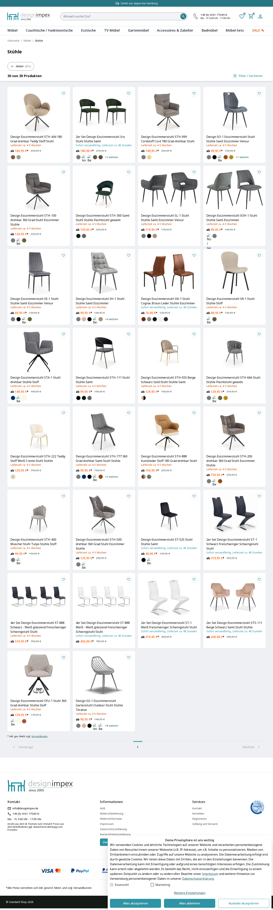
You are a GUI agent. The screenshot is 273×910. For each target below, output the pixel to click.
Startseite (13, 40)
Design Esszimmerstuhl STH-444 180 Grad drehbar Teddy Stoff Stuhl (36, 139)
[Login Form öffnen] (260, 16)
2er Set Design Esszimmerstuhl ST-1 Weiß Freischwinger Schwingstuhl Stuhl (169, 625)
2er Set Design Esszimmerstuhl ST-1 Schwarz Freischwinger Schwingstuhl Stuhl (232, 543)
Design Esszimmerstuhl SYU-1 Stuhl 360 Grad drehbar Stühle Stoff (38, 703)
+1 (242, 157)
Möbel (27, 40)
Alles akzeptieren (135, 903)
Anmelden (198, 813)
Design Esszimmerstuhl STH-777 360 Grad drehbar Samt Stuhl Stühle (101, 458)
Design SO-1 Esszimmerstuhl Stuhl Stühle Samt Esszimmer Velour (230, 139)
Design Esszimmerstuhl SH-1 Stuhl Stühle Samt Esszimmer (100, 301)
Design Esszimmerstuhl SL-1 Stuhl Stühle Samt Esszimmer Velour (165, 217)
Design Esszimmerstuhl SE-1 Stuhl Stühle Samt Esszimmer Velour (34, 301)
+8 (111, 725)
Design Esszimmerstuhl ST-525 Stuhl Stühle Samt (167, 541)
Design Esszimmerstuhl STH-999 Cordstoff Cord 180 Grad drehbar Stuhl (167, 139)
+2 (111, 157)
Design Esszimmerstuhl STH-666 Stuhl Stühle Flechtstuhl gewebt (233, 379)
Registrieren (199, 818)
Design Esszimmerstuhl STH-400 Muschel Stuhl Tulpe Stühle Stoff (33, 541)
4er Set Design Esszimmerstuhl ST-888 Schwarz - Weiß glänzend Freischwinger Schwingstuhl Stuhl (38, 627)
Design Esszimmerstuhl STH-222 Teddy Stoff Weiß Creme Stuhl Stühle (37, 458)
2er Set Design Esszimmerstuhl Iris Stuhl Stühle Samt (100, 139)
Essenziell (122, 885)
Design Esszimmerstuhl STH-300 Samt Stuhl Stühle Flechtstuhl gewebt (102, 217)
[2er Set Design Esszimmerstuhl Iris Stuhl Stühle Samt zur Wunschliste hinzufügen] (128, 93)
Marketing (162, 885)
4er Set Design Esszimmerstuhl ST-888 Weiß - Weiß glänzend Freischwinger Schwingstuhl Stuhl (103, 627)
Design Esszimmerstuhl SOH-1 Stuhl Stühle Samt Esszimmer (231, 217)
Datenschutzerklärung (198, 879)
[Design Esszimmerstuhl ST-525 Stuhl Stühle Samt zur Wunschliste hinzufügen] (194, 496)
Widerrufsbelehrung (111, 813)
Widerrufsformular (111, 818)
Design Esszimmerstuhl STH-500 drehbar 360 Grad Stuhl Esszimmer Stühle (100, 543)
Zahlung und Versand (204, 824)
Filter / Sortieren (251, 76)
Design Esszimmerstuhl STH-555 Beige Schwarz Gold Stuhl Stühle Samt (168, 379)
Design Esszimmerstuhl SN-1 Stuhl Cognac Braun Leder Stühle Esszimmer (168, 301)
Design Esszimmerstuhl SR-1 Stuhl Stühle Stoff (230, 301)
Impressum (210, 874)
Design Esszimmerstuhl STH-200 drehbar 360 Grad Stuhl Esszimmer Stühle (230, 460)
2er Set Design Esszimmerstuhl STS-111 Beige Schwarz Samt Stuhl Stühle (234, 625)
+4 (111, 319)
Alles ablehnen (189, 903)
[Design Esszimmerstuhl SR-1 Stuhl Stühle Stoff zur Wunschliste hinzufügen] (259, 255)
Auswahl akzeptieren (244, 903)
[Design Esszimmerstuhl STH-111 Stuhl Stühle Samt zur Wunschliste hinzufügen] (128, 334)
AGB (102, 808)
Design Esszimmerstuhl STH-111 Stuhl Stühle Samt (103, 379)
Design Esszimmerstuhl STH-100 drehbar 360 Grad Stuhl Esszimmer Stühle (34, 219)
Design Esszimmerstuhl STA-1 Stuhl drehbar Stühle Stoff (35, 379)
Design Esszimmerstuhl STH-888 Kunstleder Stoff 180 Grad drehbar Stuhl (169, 458)
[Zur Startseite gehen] (30, 16)
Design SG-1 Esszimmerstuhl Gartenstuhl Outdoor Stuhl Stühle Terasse (99, 705)
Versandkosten (39, 736)
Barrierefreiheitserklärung (115, 834)
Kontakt (197, 808)
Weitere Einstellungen (189, 893)
